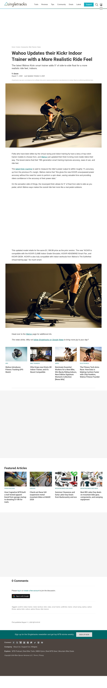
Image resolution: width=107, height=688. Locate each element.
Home (13, 47)
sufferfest (64, 607)
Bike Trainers (32, 47)
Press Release (9, 488)
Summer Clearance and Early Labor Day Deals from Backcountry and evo (66, 494)
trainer (70, 607)
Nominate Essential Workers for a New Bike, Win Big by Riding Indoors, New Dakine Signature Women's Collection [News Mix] (66, 373)
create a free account (31, 590)
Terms (36, 655)
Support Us (26, 647)
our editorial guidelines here (85, 80)
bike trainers (45, 609)
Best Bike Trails (29, 651)
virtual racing (77, 607)
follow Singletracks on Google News (49, 339)
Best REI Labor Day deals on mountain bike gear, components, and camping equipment (91, 496)
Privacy (41, 655)
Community (61, 4)
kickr (45, 607)
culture (27, 609)
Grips (57, 363)
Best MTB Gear (51, 651)
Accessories (24, 47)
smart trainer (56, 607)
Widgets (34, 647)
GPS (6, 363)
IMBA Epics (40, 651)
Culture (18, 47)
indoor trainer (28, 607)
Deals (71, 4)
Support (89, 4)
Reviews (44, 4)
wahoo (84, 607)
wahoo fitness (35, 609)
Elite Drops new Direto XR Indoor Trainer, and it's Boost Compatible (41, 369)
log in (19, 590)
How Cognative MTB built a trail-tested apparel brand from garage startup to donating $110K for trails (15, 497)
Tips (52, 4)
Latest (78, 4)
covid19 (20, 607)
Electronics (84, 363)
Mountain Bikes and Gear (64, 488)
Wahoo (44, 156)
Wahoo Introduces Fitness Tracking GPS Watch (14, 369)
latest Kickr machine (23, 168)
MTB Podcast (17, 651)
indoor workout (38, 607)
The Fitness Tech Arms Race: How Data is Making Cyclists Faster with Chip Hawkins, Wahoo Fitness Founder (90, 372)
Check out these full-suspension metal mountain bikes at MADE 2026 (40, 496)
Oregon (32, 488)
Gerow (16, 73)
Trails (36, 4)
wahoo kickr (21, 609)
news (49, 607)
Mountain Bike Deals (66, 651)
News (39, 47)
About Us (16, 647)
